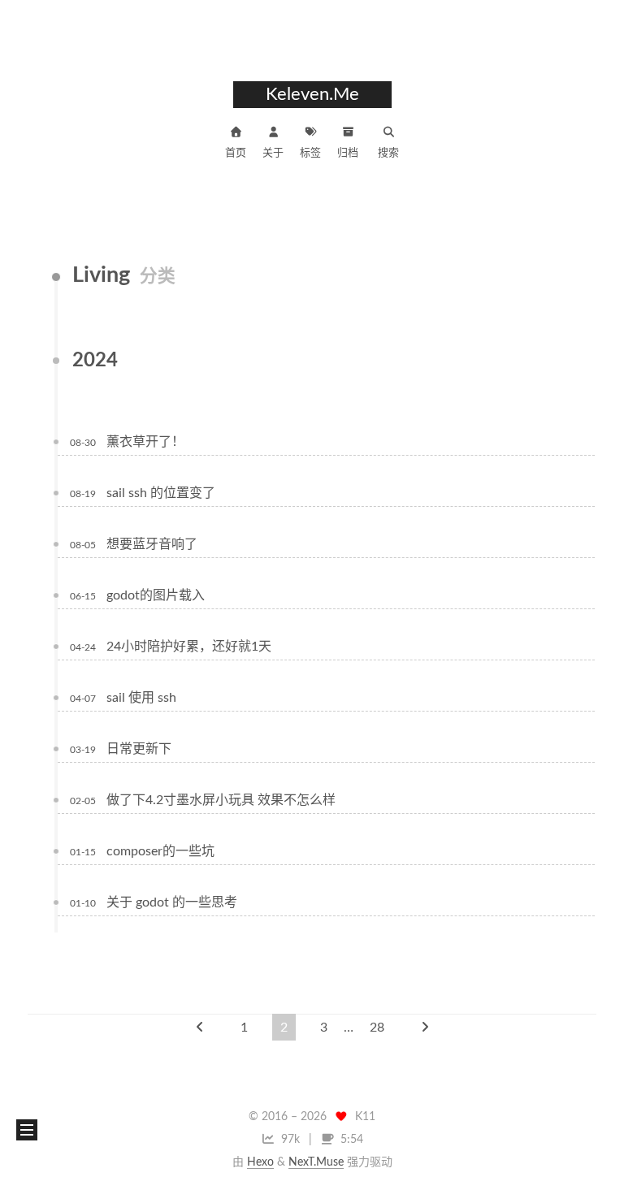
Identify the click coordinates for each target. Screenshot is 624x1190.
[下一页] (425, 1027)
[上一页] (200, 1027)
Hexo (260, 1162)
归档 (347, 153)
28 (377, 1027)
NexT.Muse (316, 1162)
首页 (235, 153)
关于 (273, 153)
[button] (26, 1129)
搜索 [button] (388, 153)
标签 (310, 153)
